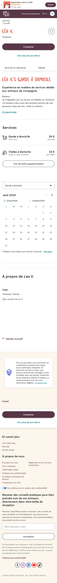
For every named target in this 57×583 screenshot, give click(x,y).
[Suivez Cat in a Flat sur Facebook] (17, 564)
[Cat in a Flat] (6, 14)
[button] (1, 4)
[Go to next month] (52, 195)
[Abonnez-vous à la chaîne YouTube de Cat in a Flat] (34, 564)
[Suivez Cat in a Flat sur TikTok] (39, 564)
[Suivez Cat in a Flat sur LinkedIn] (28, 564)
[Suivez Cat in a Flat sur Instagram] (22, 564)
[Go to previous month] (46, 195)
